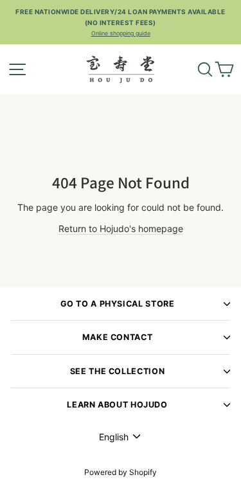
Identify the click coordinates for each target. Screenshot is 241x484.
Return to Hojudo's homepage (120, 228)
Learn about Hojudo (117, 404)
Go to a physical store (117, 304)
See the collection (117, 371)
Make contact (117, 337)
